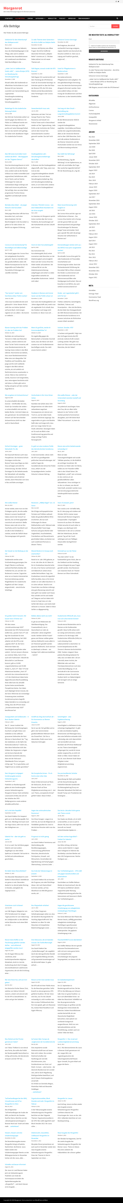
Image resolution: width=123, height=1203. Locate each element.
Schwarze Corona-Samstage (67, 40)
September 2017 (94, 194)
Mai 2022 (92, 137)
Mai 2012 (92, 254)
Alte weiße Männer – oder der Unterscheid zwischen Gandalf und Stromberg (69, 398)
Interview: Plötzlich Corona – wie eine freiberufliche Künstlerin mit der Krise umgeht (42, 207)
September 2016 (94, 204)
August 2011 (93, 277)
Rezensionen (93, 124)
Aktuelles (92, 100)
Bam (46, 1200)
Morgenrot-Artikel (95, 120)
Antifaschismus (94, 107)
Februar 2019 (93, 184)
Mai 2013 (92, 251)
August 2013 (93, 244)
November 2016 (94, 200)
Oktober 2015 (93, 220)
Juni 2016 (92, 214)
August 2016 (93, 207)
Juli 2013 (92, 247)
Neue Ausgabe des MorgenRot (68, 1133)
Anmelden (92, 290)
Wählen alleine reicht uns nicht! (41, 616)
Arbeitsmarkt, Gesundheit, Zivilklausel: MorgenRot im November (40, 1135)
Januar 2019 (93, 187)
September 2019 (94, 167)
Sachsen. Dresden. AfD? (65, 327)
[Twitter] (118, 1)
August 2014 (93, 237)
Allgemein (92, 104)
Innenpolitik (93, 117)
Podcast (62, 18)
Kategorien (39, 18)
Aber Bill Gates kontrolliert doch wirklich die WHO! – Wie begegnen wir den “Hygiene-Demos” (16, 156)
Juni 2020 (92, 147)
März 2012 (92, 257)
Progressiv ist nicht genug (40, 836)
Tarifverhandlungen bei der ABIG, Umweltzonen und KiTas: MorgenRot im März (16, 1101)
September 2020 (94, 143)
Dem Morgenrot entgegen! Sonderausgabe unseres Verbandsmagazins (14, 776)
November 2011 (94, 271)
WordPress (38, 1200)
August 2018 (93, 190)
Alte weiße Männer (11, 503)
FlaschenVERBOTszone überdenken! (70, 940)
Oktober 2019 (93, 164)
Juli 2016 (92, 210)
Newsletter (52, 18)
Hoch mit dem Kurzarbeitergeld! (42, 245)
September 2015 (94, 224)
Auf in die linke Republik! (13, 810)
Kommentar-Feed (95, 297)
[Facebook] (116, 1)
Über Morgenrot (84, 18)
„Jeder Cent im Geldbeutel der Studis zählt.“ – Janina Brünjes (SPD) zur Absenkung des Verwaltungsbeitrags (103, 81)
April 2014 (92, 241)
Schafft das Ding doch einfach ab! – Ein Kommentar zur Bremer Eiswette (43, 719)
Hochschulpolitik (94, 114)
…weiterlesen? (36, 1092)
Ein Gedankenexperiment (66, 980)
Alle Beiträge (20, 18)
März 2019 (92, 180)
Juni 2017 (92, 197)
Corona (30, 18)
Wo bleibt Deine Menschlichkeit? (15, 871)
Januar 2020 (93, 157)
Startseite (9, 18)
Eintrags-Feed (93, 294)
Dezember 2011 (94, 267)
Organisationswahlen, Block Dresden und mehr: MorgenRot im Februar (42, 1101)
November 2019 (94, 160)
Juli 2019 (92, 174)
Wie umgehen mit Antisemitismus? (16, 395)
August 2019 (93, 170)
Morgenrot (13, 8)
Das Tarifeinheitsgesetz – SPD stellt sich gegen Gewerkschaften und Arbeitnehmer (70, 873)
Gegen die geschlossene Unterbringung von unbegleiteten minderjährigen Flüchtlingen (69, 908)
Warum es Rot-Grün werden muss (42, 980)
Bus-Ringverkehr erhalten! (40, 905)
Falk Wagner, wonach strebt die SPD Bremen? (104, 87)
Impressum (71, 18)
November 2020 (94, 140)
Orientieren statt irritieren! (14, 905)
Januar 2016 (93, 217)
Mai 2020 (92, 150)
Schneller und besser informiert (15, 1164)
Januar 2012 (93, 264)
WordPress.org (94, 300)
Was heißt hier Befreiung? (66, 154)
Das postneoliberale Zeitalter (67, 773)
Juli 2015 (92, 227)
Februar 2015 (93, 234)
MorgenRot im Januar (65, 1098)
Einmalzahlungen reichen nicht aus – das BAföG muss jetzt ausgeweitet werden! (70, 247)
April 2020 (92, 153)
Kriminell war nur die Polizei (67, 551)
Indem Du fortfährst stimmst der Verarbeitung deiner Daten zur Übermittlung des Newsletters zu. (102, 46)
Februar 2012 (93, 261)
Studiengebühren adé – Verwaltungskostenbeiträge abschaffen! (40, 156)
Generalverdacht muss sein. (40, 108)
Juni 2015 (92, 230)
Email (90, 39)
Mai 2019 (92, 177)
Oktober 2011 (93, 274)
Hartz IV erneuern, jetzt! (66, 503)
